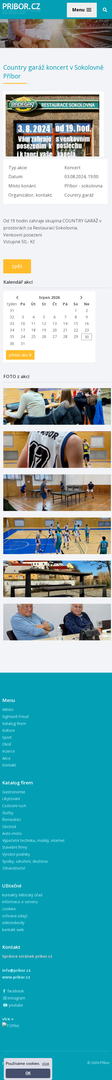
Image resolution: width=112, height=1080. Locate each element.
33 (12, 323)
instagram (16, 998)
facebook (15, 990)
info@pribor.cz (16, 970)
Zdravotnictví (13, 868)
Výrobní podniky (16, 854)
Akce (6, 758)
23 (87, 330)
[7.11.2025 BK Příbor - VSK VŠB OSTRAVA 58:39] (57, 535)
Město (8, 709)
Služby (7, 812)
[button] (82, 9)
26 (44, 336)
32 (12, 316)
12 (44, 323)
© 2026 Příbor (98, 1062)
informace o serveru (20, 901)
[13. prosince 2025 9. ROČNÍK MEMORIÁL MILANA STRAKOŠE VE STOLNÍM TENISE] (57, 492)
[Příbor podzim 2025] (57, 579)
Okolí (6, 744)
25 (33, 336)
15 (76, 323)
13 (54, 323)
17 (23, 330)
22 (76, 330)
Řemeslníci (11, 819)
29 (76, 336)
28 (65, 336)
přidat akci (19, 354)
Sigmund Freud (15, 716)
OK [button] (28, 1073)
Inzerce (8, 751)
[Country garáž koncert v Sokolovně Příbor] (53, 95)
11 (33, 323)
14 (65, 323)
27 (54, 336)
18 (33, 330)
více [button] (45, 1063)
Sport (7, 737)
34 (12, 330)
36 (12, 343)
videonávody (13, 922)
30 (87, 336)
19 (44, 330)
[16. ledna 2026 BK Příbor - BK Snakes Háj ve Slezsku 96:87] (57, 449)
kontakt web (13, 929)
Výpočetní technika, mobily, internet (33, 840)
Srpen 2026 (49, 297)
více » (8, 1018)
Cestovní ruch (14, 805)
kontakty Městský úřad (22, 894)
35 (12, 336)
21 (65, 330)
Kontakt (9, 765)
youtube (15, 1005)
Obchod (9, 826)
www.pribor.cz (16, 977)
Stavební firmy (14, 847)
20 (54, 330)
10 (23, 323)
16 (87, 323)
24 (23, 336)
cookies (9, 908)
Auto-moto (12, 833)
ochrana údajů (15, 915)
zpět (17, 266)
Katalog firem (14, 723)
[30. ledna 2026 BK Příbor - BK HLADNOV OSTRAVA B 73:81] (57, 406)
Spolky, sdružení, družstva (25, 861)
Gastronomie (13, 791)
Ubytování (11, 798)
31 (12, 310)
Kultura (8, 730)
